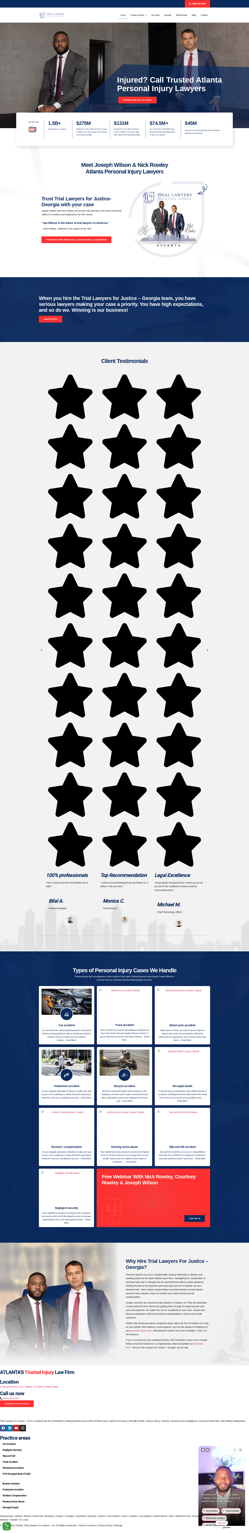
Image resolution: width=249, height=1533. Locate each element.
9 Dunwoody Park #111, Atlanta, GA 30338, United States (29, 1387)
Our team (155, 15)
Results (167, 15)
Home (123, 15)
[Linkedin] (9, 1428)
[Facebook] (3, 1428)
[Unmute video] (203, 1450)
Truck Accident (10, 1461)
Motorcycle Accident (13, 1467)
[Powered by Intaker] (227, 1527)
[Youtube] (16, 1428)
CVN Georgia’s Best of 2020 (16, 1473)
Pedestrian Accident (13, 1489)
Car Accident (9, 1444)
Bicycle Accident (11, 1483)
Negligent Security (12, 1450)
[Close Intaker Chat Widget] (240, 1450)
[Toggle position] (235, 1450)
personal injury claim (141, 1330)
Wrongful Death (11, 1507)
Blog (194, 15)
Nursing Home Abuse (13, 1501)
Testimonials (181, 15)
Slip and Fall (9, 1456)
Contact (204, 15)
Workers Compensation (15, 1495)
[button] (41, 650)
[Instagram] (22, 1428)
